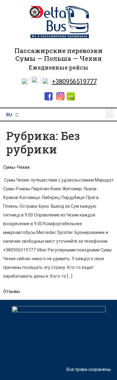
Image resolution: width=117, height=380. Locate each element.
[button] (109, 113)
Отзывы (11, 291)
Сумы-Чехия (16, 167)
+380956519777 (74, 81)
